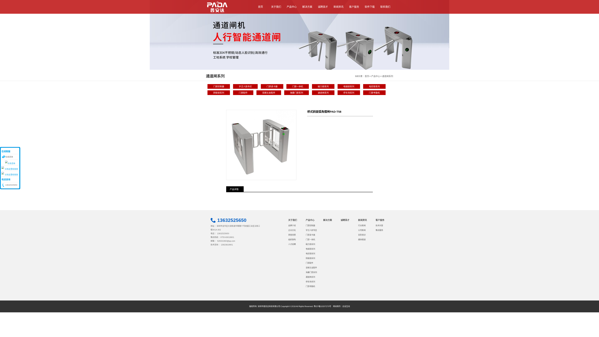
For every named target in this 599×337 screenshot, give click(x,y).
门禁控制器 (218, 86)
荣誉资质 (292, 235)
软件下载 (370, 6)
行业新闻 (362, 226)
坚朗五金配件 (268, 92)
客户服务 (354, 6)
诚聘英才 (323, 6)
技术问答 (379, 226)
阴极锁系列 (218, 92)
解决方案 (307, 6)
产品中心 (292, 6)
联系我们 (385, 6)
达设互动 (346, 306)
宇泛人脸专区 (245, 86)
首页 (260, 6)
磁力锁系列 (323, 86)
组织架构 (292, 240)
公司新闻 (362, 230)
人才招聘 (292, 244)
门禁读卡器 (272, 86)
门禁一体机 (297, 86)
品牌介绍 (292, 226)
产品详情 (234, 189)
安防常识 (362, 235)
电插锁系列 (348, 86)
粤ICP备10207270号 (322, 306)
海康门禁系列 (296, 92)
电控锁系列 (374, 86)
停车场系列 (348, 92)
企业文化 (292, 230)
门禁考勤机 (374, 92)
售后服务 (379, 230)
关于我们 (276, 6)
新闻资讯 (338, 6)
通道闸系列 (387, 76)
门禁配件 (243, 92)
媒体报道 (362, 240)
